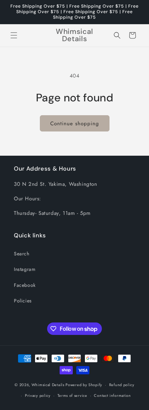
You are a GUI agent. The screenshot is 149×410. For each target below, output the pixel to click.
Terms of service (72, 395)
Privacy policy (38, 395)
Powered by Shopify (83, 385)
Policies (23, 300)
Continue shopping (74, 123)
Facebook (25, 285)
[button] (13, 35)
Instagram (24, 269)
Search (21, 253)
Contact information (112, 395)
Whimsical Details (48, 385)
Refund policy (121, 385)
